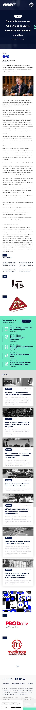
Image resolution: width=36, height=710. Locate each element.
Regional (8, 388)
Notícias (30, 684)
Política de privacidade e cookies (10, 697)
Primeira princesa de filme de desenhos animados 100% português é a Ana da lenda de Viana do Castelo (26, 265)
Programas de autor (18, 684)
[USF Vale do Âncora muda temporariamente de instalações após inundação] (18, 503)
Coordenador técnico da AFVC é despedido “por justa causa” (9, 270)
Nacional (8, 569)
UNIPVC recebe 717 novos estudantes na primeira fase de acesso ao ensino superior (17, 575)
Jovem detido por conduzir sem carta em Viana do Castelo (17, 485)
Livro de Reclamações (26, 699)
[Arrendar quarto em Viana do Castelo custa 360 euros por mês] (18, 386)
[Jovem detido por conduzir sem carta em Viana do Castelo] (18, 477)
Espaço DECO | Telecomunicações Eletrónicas (17, 338)
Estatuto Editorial (7, 699)
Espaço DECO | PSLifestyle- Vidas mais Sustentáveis (20, 363)
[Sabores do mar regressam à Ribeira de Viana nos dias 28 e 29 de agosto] (18, 416)
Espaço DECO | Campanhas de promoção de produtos (21, 347)
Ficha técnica (28, 697)
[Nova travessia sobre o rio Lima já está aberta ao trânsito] (18, 535)
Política (18, 16)
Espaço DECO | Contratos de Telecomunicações (21, 329)
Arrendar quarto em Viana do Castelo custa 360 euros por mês (18, 393)
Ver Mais (26, 321)
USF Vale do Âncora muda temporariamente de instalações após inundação (17, 511)
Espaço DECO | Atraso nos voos (20, 355)
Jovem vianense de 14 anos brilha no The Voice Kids (25, 270)
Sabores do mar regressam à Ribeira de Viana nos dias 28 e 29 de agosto (17, 424)
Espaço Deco (13, 331)
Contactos (6, 684)
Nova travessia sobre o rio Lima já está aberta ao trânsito (17, 542)
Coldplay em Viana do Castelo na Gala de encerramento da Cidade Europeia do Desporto (9, 264)
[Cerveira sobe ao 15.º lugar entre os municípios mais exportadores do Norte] (18, 447)
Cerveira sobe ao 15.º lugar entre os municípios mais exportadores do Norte (18, 455)
